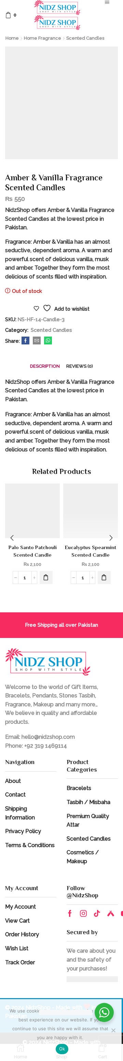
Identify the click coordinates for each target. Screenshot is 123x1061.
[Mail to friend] (36, 340)
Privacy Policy (23, 831)
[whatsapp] (47, 340)
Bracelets (79, 788)
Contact (15, 794)
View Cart (17, 920)
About (13, 781)
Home (12, 38)
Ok (62, 1048)
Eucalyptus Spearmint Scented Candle (90, 551)
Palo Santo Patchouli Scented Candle (33, 551)
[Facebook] (25, 340)
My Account (20, 906)
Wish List (16, 948)
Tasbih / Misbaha (88, 802)
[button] (46, 577)
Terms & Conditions (30, 845)
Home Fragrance (42, 38)
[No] (113, 1030)
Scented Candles (85, 38)
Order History (22, 934)
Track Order (20, 962)
